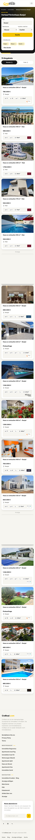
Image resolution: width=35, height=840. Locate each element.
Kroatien (3, 9)
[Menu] (31, 3)
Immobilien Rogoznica (9, 748)
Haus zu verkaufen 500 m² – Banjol (14, 679)
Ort (4, 19)
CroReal (8, 716)
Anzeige (4, 796)
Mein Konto (5, 784)
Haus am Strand (7, 764)
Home (3, 837)
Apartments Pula (7, 767)
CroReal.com (7, 832)
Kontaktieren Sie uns (8, 735)
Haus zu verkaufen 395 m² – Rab (14, 163)
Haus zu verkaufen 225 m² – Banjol (14, 381)
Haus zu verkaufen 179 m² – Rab (13, 199)
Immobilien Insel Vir (8, 755)
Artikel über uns (7, 793)
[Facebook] (3, 823)
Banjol (6, 44)
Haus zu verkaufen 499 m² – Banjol (14, 459)
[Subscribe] (29, 816)
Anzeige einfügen (7, 781)
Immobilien (11, 9)
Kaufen (21, 44)
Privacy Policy (6, 738)
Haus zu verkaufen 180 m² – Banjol (14, 306)
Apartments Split (7, 761)
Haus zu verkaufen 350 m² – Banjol (14, 607)
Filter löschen (7, 47)
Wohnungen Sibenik (8, 758)
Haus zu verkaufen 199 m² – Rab (14, 127)
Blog (8, 837)
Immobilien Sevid (7, 770)
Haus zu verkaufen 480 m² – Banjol (14, 420)
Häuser (13, 44)
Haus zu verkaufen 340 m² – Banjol (14, 643)
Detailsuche (7, 40)
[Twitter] (12, 823)
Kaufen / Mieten (22, 26)
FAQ (3, 787)
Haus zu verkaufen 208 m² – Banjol (14, 87)
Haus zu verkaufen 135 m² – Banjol (14, 495)
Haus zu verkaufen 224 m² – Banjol (14, 342)
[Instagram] (8, 823)
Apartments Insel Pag (8, 751)
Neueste (8, 62)
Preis (25, 62)
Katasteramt (6, 790)
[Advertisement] (17, 269)
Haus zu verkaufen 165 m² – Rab (14, 235)
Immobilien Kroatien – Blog (10, 778)
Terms (4, 741)
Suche (17, 35)
